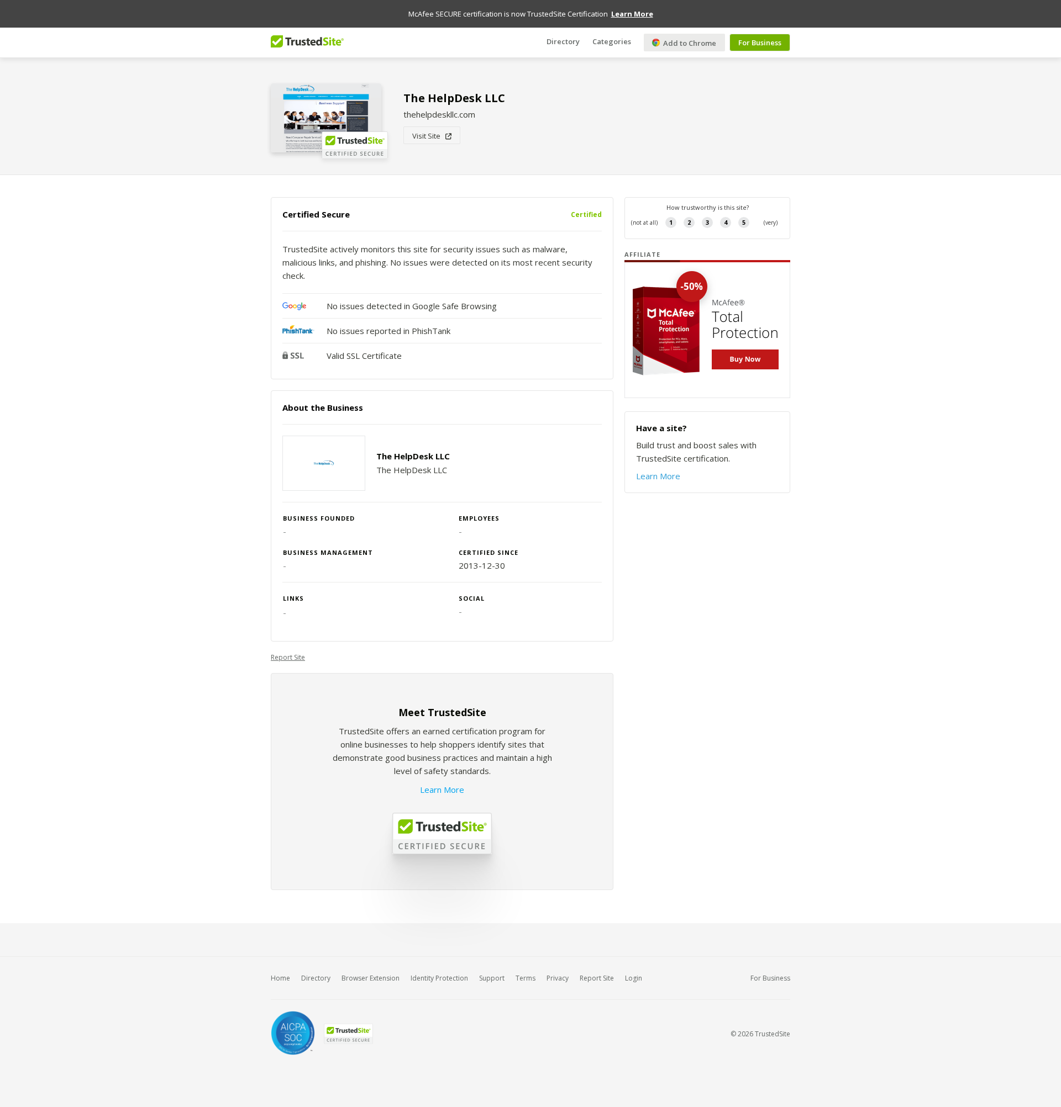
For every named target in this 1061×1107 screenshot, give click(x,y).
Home (280, 978)
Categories (611, 41)
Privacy (558, 978)
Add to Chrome (688, 43)
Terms (525, 978)
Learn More (442, 789)
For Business (759, 42)
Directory (563, 41)
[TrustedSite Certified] (348, 1034)
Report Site (288, 657)
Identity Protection (439, 978)
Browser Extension (371, 978)
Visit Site (428, 136)
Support (492, 978)
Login (633, 978)
